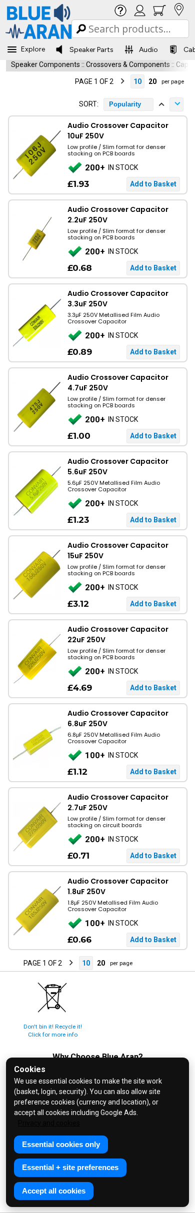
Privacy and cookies (49, 1123)
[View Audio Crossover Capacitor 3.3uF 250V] (36, 322)
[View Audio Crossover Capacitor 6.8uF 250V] (36, 742)
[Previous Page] (66, 81)
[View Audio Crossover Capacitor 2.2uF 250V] (36, 238)
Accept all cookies (54, 1191)
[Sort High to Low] (177, 104)
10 (138, 81)
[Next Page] (123, 81)
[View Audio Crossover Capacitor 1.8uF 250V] (36, 910)
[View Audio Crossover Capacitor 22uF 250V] (36, 658)
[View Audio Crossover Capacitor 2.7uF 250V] (36, 826)
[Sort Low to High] (161, 104)
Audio (148, 49)
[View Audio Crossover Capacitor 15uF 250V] (36, 574)
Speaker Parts (92, 49)
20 (152, 81)
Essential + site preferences (70, 1167)
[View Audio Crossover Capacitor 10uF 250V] (36, 154)
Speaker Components (45, 64)
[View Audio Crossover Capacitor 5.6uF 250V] (36, 490)
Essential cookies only (61, 1144)
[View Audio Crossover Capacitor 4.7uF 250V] (36, 406)
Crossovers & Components (128, 64)
